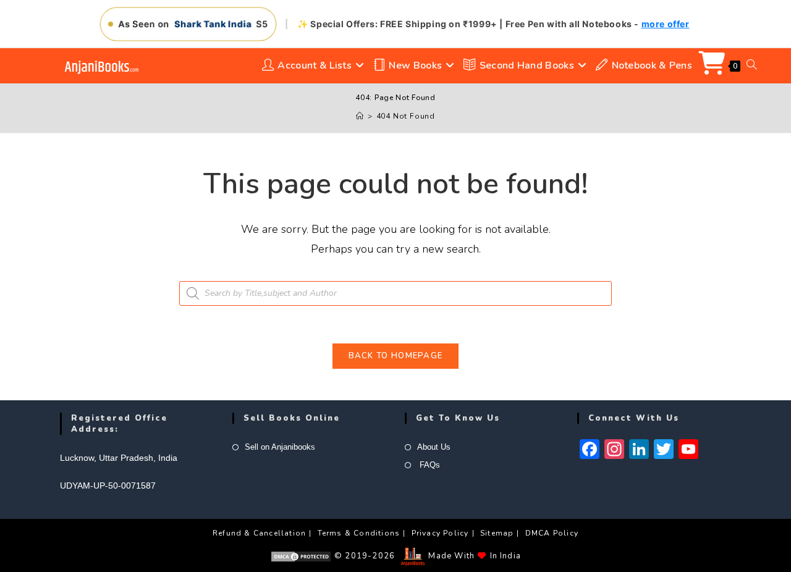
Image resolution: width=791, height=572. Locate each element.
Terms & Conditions (359, 533)
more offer (665, 24)
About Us (433, 447)
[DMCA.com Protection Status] (301, 556)
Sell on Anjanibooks (280, 447)
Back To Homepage (396, 355)
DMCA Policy (551, 533)
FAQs (428, 464)
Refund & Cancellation (259, 533)
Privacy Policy (440, 533)
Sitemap (497, 533)
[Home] (360, 116)
